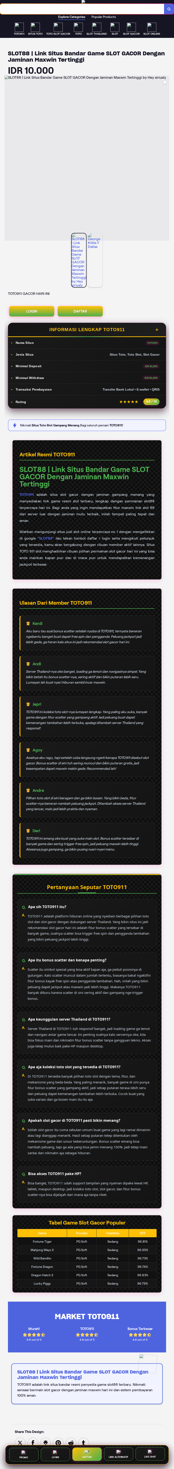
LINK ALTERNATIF (118, 1457)
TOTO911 (26, 494)
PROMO (23, 1456)
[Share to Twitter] (20, 1443)
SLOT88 (45, 538)
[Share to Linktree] (45, 1443)
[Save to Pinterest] (58, 1443)
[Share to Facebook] (32, 1443)
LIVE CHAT (150, 1457)
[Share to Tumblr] (83, 1443)
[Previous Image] (8, 159)
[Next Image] (165, 159)
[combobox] (82, 9)
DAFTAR (80, 311)
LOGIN (32, 311)
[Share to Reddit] (70, 1443)
